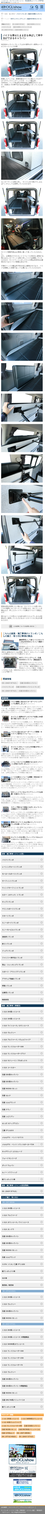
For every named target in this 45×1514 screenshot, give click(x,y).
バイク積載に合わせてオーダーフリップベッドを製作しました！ (26, 703)
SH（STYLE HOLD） (9, 1436)
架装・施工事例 (10, 14)
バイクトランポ (6, 27)
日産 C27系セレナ (8, 1433)
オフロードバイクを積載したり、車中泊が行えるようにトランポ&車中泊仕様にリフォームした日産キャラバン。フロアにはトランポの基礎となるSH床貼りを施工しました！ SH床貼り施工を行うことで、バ (22, 724)
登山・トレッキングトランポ (13, 965)
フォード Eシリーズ (9, 1158)
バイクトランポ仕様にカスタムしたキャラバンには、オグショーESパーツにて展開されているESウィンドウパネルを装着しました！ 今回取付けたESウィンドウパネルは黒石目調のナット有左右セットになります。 (22, 800)
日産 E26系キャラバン (33, 24)
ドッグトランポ (8, 951)
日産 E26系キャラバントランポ (22, 27)
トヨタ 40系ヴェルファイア (11, 1422)
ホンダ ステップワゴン (10, 1123)
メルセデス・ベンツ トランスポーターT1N (18, 1144)
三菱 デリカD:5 (8, 1130)
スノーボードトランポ (10, 923)
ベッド (7, 19)
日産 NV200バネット (10, 1089)
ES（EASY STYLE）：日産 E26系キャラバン (15, 30)
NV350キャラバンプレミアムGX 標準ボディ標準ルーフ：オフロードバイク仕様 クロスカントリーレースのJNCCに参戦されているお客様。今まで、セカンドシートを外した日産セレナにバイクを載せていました (23, 650)
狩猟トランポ (7, 986)
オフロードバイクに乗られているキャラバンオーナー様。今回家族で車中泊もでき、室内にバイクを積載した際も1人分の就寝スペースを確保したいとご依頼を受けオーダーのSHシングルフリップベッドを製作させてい (22, 709)
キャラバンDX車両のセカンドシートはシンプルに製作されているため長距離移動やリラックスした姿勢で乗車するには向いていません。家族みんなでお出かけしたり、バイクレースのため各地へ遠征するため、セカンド (22, 754)
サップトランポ (8, 902)
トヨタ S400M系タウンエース (31, 1419)
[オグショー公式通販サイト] (22, 1477)
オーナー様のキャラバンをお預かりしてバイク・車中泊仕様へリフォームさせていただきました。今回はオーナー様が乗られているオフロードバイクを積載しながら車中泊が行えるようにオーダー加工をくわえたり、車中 (22, 739)
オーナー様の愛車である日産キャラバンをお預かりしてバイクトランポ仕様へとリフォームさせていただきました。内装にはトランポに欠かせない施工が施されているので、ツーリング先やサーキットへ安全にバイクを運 (22, 830)
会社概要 (4, 1507)
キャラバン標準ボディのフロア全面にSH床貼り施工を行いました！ (27, 718)
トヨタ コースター (9, 1067)
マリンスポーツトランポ (11, 909)
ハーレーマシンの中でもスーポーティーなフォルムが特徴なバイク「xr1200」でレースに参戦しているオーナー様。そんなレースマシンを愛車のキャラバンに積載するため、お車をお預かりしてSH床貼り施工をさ (22, 769)
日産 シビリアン (8, 1116)
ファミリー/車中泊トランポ (12, 958)
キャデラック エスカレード (12, 1151)
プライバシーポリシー (27, 1507)
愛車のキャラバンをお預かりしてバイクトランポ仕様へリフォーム (26, 823)
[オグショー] (22, 1497)
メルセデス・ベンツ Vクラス (12, 1137)
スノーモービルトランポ (11, 930)
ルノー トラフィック (9, 1172)
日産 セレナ (6, 1095)
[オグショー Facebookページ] (22, 1484)
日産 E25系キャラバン (10, 1081)
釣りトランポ (7, 944)
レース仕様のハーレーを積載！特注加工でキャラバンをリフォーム (26, 778)
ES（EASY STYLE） (19, 24)
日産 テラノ (6, 1109)
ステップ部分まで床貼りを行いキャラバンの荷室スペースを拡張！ (26, 808)
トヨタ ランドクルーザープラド (14, 1054)
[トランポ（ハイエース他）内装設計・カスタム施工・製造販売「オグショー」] (13, 7)
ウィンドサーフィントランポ (13, 888)
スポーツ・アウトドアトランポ (13, 972)
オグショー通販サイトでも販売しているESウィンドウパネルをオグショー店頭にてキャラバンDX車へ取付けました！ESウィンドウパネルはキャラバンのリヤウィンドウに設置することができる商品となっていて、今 (22, 845)
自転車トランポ (8, 937)
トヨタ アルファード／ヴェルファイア (16, 1040)
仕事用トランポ (8, 993)
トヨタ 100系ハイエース (11, 1019)
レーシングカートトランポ (12, 867)
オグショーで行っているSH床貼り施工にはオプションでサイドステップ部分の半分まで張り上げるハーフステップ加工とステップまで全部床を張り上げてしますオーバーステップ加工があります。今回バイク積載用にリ (22, 815)
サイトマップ (13, 1507)
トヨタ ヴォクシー (9, 1033)
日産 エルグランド (9, 1102)
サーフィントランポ (9, 881)
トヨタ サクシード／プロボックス (14, 1060)
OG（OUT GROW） (24, 1433)
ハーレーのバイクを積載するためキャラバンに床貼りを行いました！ (26, 763)
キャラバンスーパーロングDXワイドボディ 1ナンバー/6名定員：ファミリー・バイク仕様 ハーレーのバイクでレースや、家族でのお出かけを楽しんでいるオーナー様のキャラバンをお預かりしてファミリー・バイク (22, 785)
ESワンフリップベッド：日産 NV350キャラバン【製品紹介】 (30, 659)
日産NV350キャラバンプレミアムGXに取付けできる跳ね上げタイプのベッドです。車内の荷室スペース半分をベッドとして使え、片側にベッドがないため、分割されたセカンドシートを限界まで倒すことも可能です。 (23, 667)
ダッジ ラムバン (8, 1165)
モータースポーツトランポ (12, 874)
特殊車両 (5, 1000)
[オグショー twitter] (22, 1491)
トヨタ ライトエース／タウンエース (15, 1026)
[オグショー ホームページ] (22, 1464)
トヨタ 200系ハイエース (11, 1012)
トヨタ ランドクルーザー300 (13, 1047)
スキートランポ (8, 916)
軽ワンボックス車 (8, 1179)
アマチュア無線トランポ (11, 979)
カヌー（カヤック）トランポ (13, 895)
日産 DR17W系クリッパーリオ (29, 1429)
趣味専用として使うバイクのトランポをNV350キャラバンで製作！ (31, 641)
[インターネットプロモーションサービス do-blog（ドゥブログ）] (22, 1502)
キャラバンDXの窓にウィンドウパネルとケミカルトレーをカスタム (27, 838)
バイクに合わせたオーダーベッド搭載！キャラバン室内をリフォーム (26, 733)
